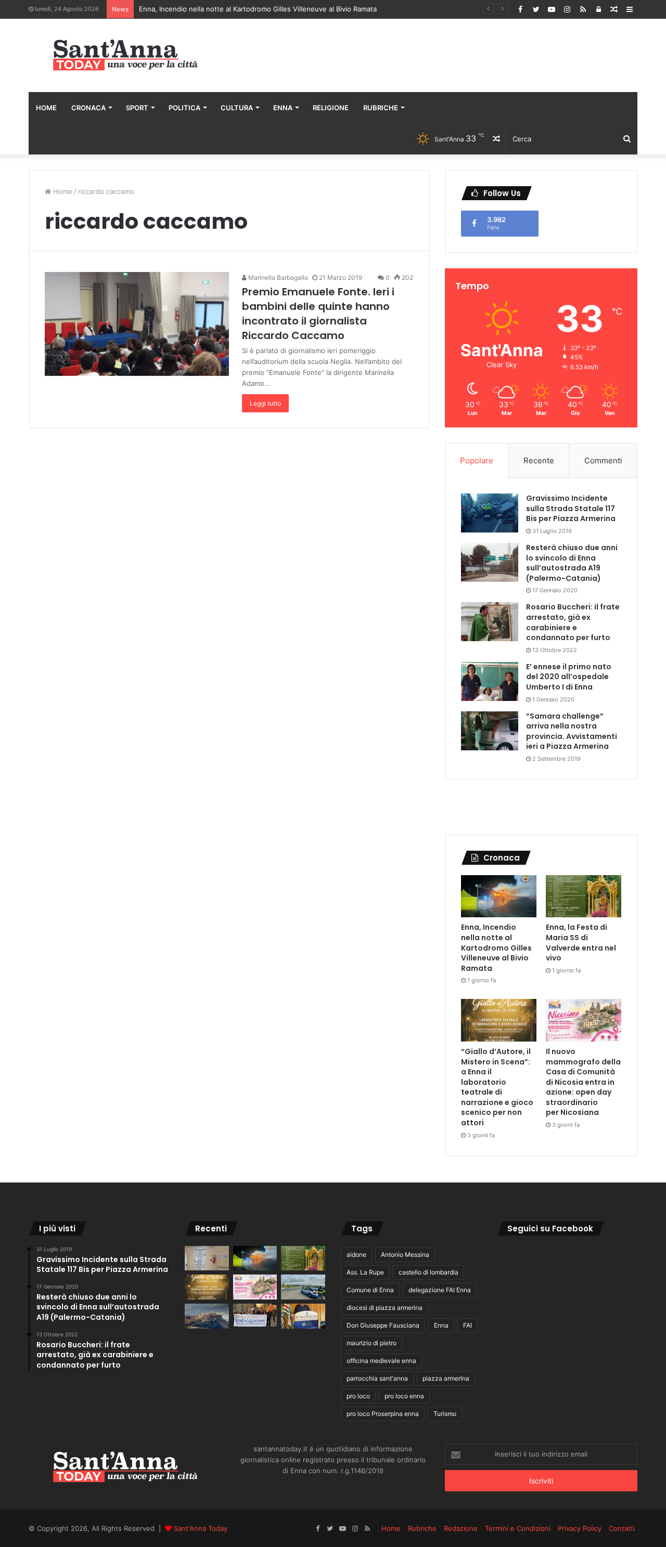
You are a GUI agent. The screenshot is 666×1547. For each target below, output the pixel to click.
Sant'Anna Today (200, 1528)
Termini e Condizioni (517, 1528)
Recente (538, 460)
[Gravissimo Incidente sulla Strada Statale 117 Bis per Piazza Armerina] (489, 512)
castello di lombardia (428, 1272)
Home (46, 107)
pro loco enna (404, 1396)
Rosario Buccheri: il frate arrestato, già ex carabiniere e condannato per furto (573, 622)
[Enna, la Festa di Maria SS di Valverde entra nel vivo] (583, 896)
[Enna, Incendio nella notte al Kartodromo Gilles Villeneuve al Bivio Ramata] (498, 896)
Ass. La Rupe (365, 1272)
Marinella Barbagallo (277, 277)
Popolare (476, 460)
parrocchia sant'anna (377, 1378)
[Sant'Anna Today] (125, 55)
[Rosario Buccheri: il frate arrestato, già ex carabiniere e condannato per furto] (489, 621)
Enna (282, 107)
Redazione (461, 1528)
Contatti (622, 1528)
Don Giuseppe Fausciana (383, 1325)
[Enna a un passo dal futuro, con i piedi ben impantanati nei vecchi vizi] (207, 1316)
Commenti (603, 460)
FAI (467, 1325)
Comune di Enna (370, 1290)
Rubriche (380, 107)
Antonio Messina (405, 1254)
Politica (184, 107)
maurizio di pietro (371, 1343)
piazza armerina (445, 1378)
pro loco (358, 1396)
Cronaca (88, 107)
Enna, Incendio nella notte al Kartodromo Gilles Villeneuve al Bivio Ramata (258, 9)
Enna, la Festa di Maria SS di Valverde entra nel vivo (581, 942)
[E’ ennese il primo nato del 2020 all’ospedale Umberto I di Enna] (489, 681)
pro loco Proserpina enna (383, 1414)
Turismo (444, 1414)
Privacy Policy (579, 1528)
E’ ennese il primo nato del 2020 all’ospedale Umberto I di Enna (568, 676)
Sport (137, 107)
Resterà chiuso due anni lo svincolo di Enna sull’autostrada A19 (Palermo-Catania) (572, 562)
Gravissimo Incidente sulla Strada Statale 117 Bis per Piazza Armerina (571, 508)
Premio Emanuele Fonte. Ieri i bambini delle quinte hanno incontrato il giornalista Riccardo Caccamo (318, 313)
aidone (356, 1254)
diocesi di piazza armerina (384, 1307)
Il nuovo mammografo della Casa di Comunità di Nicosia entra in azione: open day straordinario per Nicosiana (583, 1082)
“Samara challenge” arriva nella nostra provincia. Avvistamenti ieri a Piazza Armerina (571, 731)
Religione (331, 107)
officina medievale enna (381, 1360)
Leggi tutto (265, 403)
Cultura (237, 107)
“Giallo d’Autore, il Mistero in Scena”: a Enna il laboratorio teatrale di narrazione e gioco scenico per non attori (497, 1087)
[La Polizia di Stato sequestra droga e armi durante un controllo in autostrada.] (303, 1287)
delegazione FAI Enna (439, 1290)
